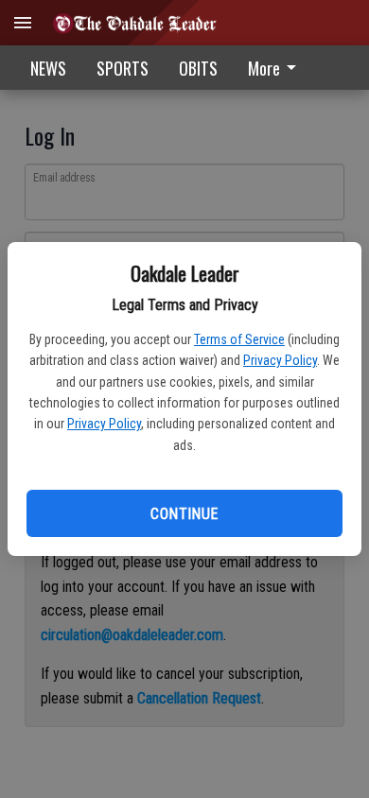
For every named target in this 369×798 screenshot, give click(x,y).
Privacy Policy (280, 360)
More (264, 68)
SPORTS (123, 68)
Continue (184, 514)
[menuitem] (277, 67)
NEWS (48, 68)
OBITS (198, 68)
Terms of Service (239, 339)
